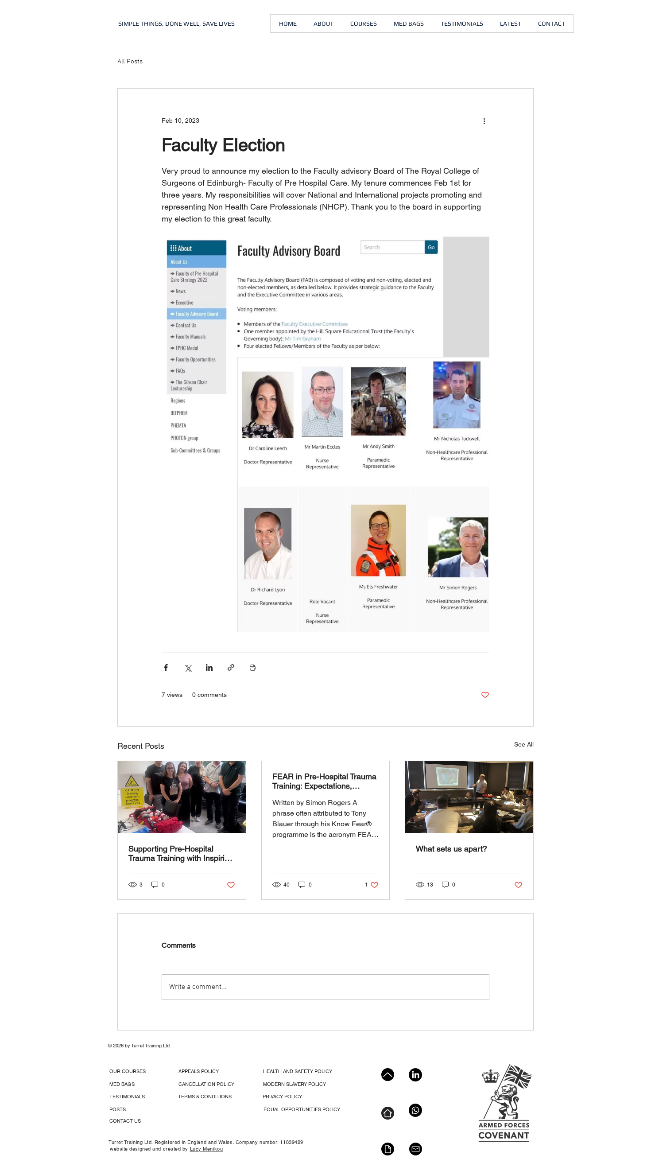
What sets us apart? (451, 848)
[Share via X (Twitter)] (187, 667)
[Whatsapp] (415, 1110)
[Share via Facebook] (166, 667)
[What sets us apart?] (469, 797)
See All (524, 744)
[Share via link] (231, 667)
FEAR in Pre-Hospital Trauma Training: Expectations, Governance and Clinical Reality (324, 781)
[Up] (387, 1074)
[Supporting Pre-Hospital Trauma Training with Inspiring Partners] (182, 797)
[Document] (387, 1149)
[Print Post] (252, 667)
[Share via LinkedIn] (209, 667)
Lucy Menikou (206, 1149)
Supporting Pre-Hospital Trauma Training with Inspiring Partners (180, 853)
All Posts (130, 62)
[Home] (387, 1113)
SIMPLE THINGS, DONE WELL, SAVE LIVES (176, 23)
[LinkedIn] (415, 1074)
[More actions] (484, 120)
